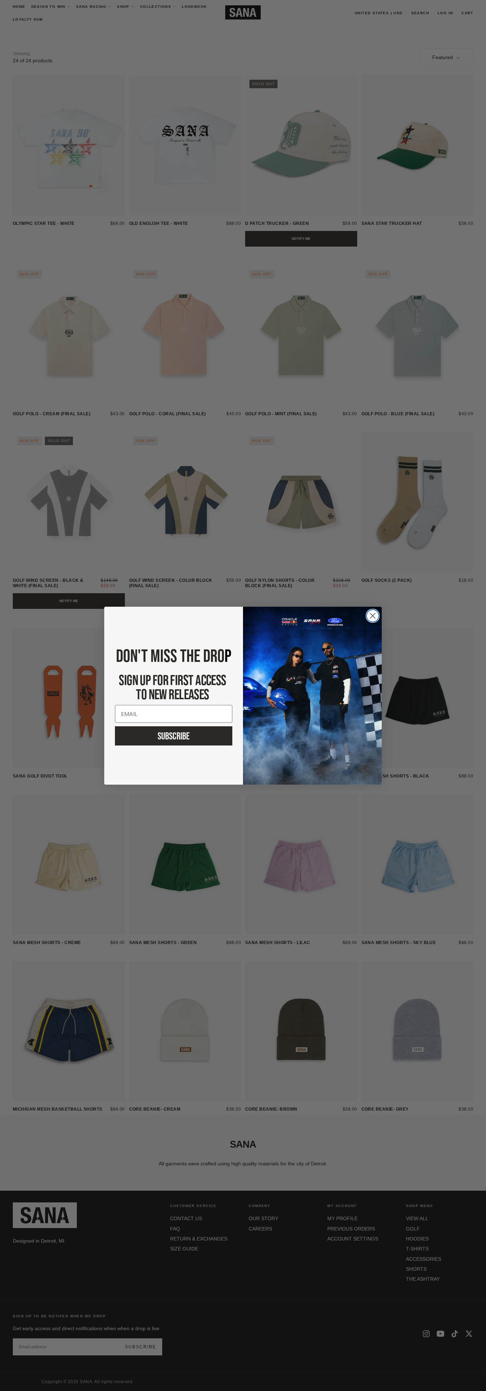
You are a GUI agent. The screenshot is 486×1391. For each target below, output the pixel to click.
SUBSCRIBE (174, 736)
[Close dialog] (372, 616)
